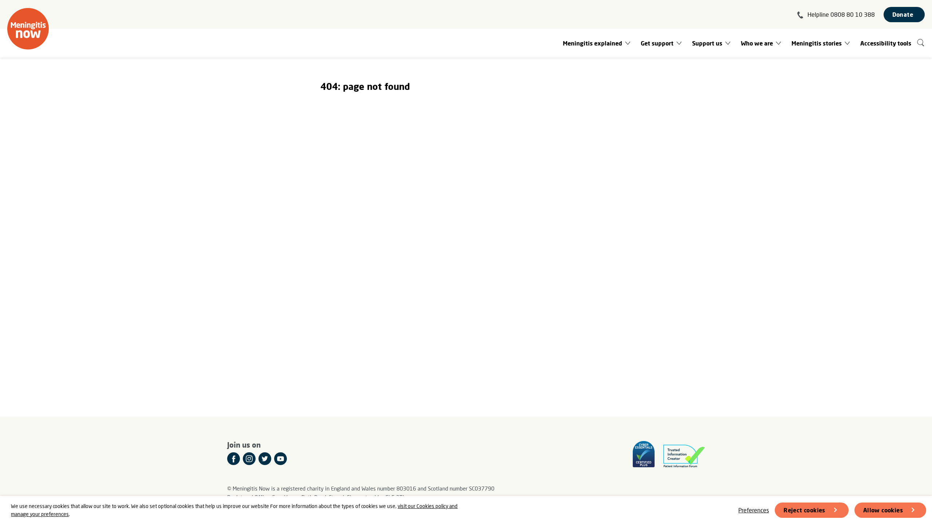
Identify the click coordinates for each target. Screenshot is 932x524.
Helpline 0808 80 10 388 (841, 14)
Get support (657, 43)
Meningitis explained (592, 43)
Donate (902, 14)
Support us (707, 43)
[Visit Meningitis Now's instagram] (249, 458)
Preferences (753, 510)
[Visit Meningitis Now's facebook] (233, 458)
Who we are (757, 43)
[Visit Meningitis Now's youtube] (280, 458)
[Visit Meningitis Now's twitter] (264, 458)
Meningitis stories (816, 43)
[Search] (921, 43)
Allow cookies (883, 510)
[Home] (28, 28)
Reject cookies (804, 510)
